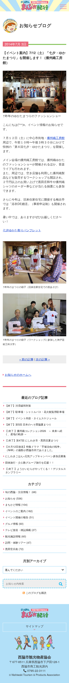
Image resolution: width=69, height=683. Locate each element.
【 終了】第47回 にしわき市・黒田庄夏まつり (32, 440)
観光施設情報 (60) (15, 536)
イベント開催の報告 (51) (19, 517)
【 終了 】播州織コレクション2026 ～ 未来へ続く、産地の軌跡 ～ (33, 432)
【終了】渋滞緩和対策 (18, 405)
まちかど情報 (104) (16, 504)
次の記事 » (43, 359)
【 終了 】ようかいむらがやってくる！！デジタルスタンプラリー (35, 470)
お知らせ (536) (13, 498)
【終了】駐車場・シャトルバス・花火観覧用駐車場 (34, 412)
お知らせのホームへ (18, 375)
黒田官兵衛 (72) (14, 549)
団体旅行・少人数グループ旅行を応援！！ (29, 462)
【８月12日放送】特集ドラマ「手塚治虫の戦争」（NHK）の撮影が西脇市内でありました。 (33, 448)
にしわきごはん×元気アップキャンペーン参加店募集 (35, 456)
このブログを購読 (36, 593)
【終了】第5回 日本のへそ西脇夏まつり (28, 424)
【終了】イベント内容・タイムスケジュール (31, 418)
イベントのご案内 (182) (19, 511)
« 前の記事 (26, 359)
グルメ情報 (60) (14, 523)
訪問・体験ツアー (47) (18, 542)
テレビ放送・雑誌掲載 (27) (20, 530)
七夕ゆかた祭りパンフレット (22, 230)
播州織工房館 (56, 138)
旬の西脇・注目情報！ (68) (20, 492)
